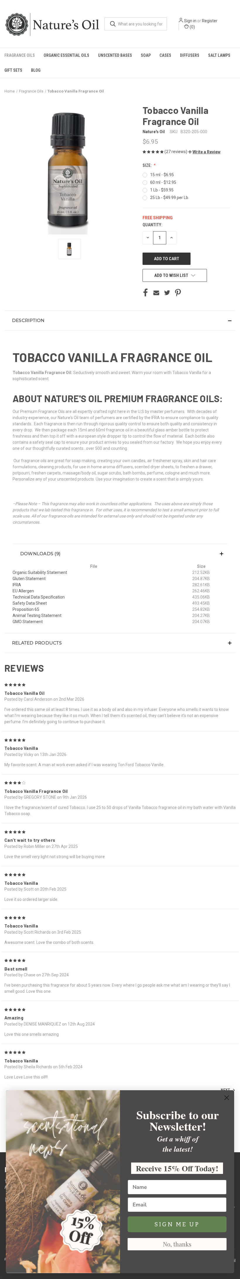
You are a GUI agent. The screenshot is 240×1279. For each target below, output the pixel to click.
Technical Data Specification (39, 597)
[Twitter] (167, 293)
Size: (147, 165)
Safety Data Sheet (30, 603)
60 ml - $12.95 (163, 182)
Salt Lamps (219, 55)
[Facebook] (145, 293)
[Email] (156, 293)
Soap (146, 55)
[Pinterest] (178, 293)
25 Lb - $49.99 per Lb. (169, 197)
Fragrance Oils (19, 55)
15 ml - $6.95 (162, 174)
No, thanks (177, 1244)
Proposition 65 (26, 609)
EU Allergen (23, 591)
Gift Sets (13, 70)
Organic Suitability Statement (40, 572)
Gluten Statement (29, 578)
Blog (35, 70)
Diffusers (189, 55)
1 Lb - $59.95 (162, 190)
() (192, 27)
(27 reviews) (176, 151)
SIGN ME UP (177, 1224)
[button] (204, 152)
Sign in (190, 20)
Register (209, 20)
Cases (165, 55)
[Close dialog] (227, 1098)
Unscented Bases (115, 55)
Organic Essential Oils (66, 55)
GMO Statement (28, 621)
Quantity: (152, 224)
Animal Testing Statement (37, 615)
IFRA (17, 584)
